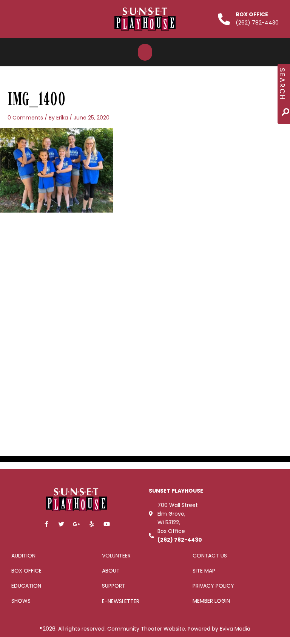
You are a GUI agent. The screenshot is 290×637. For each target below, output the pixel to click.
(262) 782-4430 (179, 540)
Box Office (252, 14)
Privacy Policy (213, 586)
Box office (26, 570)
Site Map (204, 570)
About (111, 570)
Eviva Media (235, 628)
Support (113, 586)
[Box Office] (224, 19)
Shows (21, 601)
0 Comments (25, 117)
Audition (23, 555)
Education (26, 586)
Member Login (211, 601)
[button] (145, 52)
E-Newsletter (120, 601)
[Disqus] (145, 319)
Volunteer (116, 555)
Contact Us (210, 555)
